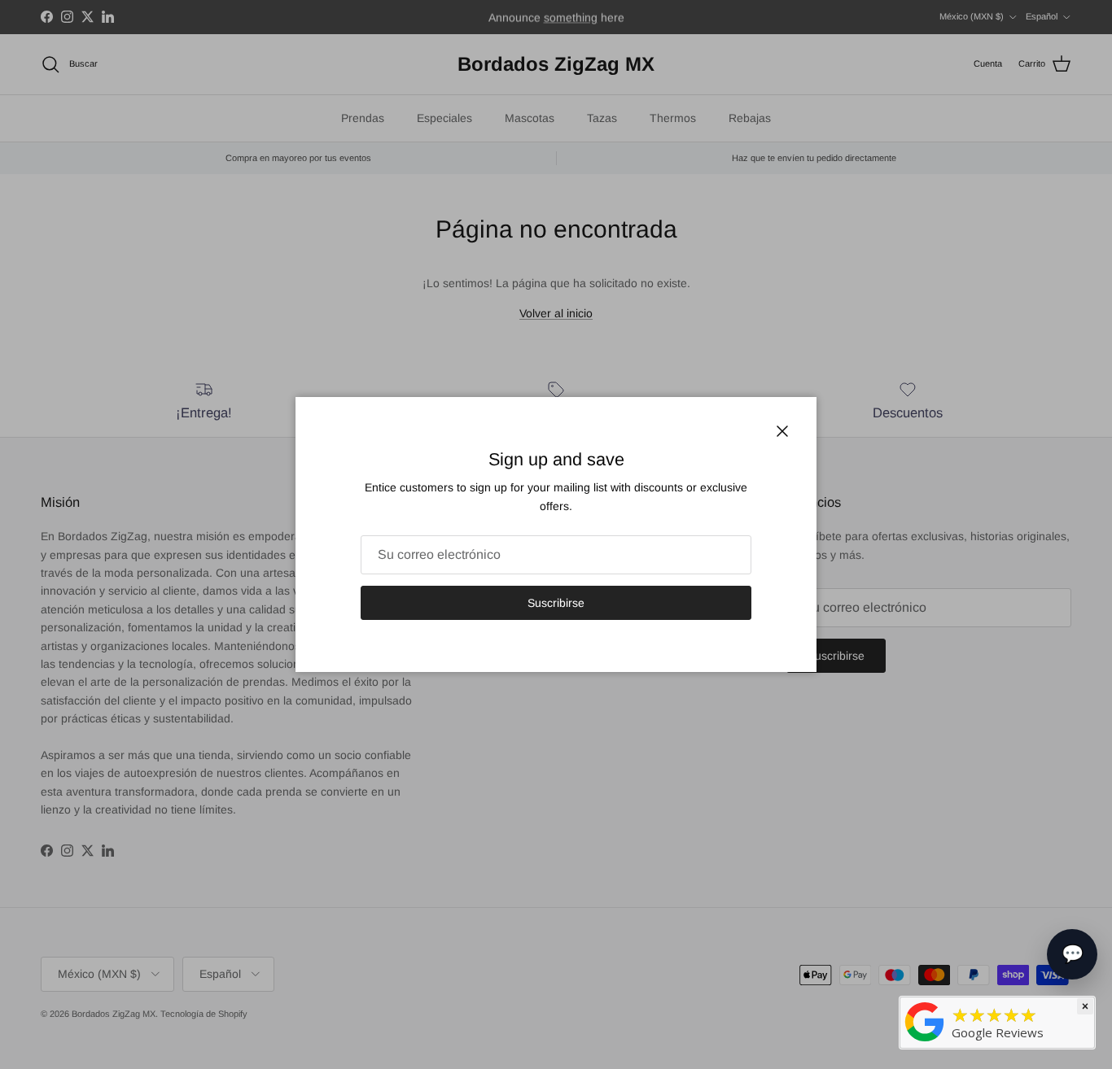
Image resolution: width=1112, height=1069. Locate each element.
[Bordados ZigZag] (924, 1020)
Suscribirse (556, 602)
